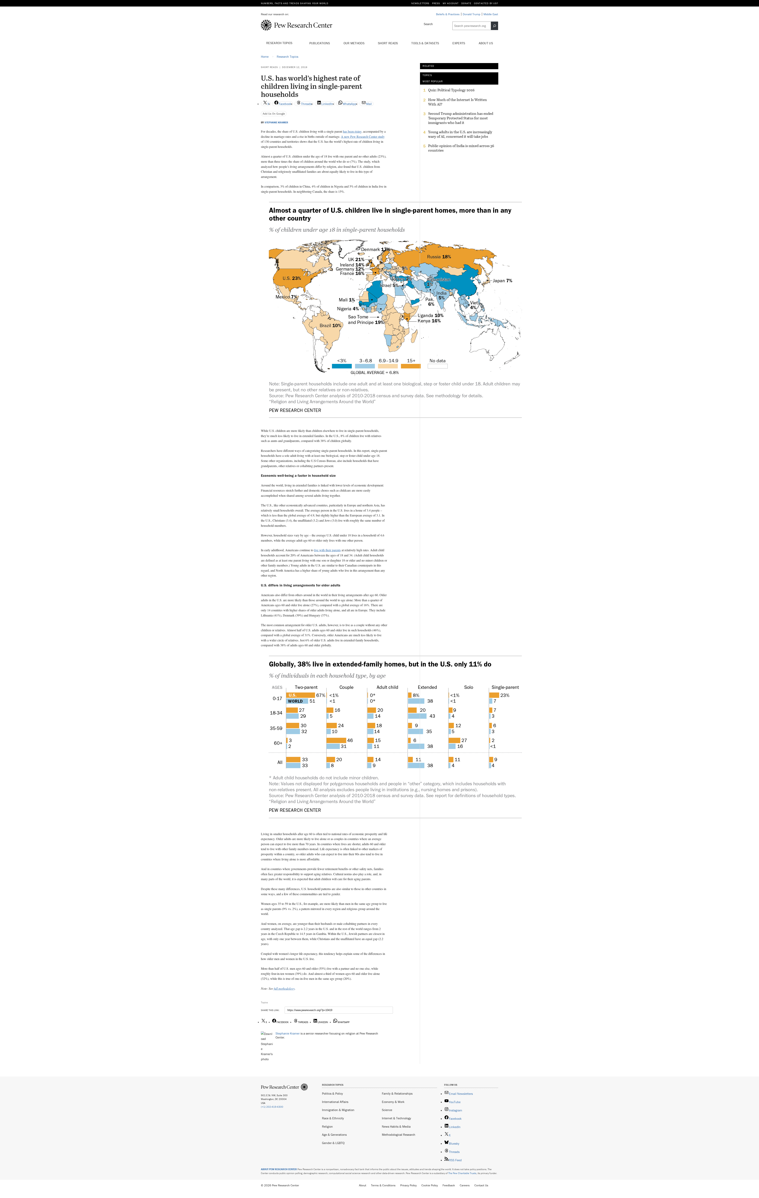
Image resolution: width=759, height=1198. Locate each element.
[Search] (494, 26)
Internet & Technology (396, 1118)
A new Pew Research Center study (363, 136)
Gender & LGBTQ (333, 1143)
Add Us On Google (274, 113)
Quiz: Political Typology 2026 (451, 90)
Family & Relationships (397, 1093)
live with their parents (327, 550)
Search (428, 24)
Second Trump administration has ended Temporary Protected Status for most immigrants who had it (460, 118)
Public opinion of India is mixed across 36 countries (461, 148)
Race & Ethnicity (333, 1118)
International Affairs (335, 1102)
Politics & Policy (332, 1093)
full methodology (284, 988)
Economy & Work (393, 1102)
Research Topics (279, 43)
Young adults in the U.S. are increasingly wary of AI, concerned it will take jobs (460, 134)
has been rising (352, 131)
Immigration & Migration (338, 1110)
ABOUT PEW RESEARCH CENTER (279, 1169)
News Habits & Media (396, 1126)
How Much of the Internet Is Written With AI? (457, 102)
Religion (327, 1126)
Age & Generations (334, 1135)
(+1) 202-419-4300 (272, 1106)
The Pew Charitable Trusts (462, 1173)
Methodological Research (398, 1135)
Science (387, 1110)
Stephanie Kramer (276, 122)
